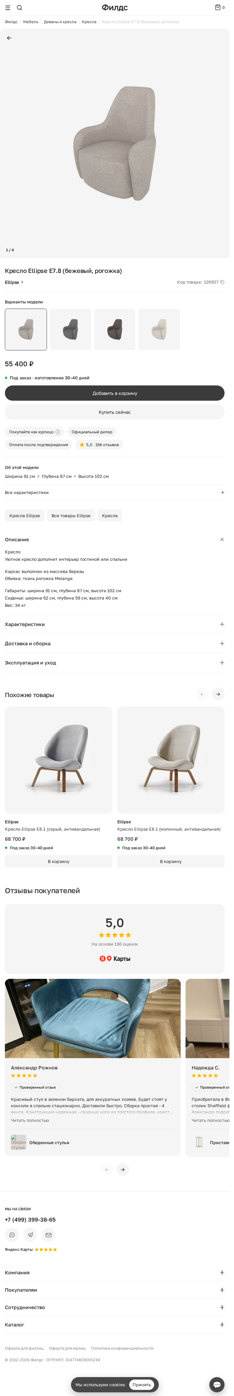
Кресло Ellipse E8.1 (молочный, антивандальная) (169, 829)
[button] (7, 143)
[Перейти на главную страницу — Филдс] (115, 7)
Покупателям (21, 1290)
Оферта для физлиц (24, 1348)
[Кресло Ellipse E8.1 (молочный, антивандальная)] (171, 760)
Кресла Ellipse (24, 515)
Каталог (14, 1325)
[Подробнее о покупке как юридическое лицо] (57, 432)
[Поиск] (19, 8)
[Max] (12, 1235)
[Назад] (9, 38)
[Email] (48, 1235)
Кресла (110, 515)
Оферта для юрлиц (67, 1348)
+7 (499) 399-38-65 (30, 1219)
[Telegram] (30, 1235)
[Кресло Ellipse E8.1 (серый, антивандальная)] (58, 760)
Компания (17, 1272)
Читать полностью (30, 1120)
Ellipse (12, 282)
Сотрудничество (25, 1307)
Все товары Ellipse (70, 515)
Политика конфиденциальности (122, 1348)
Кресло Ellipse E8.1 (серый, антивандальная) (52, 829)
